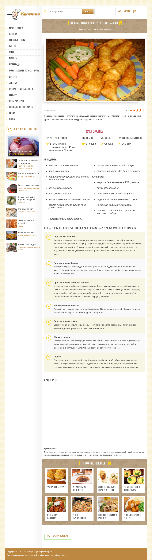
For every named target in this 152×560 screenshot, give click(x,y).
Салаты (12, 46)
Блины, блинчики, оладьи (21, 107)
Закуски (13, 82)
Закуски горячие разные (99, 29)
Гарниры (13, 58)
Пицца (12, 113)
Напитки (13, 34)
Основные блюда (17, 40)
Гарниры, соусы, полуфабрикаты (24, 70)
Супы (11, 52)
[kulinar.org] (23, 14)
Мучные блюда (16, 28)
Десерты (13, 76)
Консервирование (17, 100)
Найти (88, 11)
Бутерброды (14, 64)
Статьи (12, 119)
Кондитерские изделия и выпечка (21, 91)
